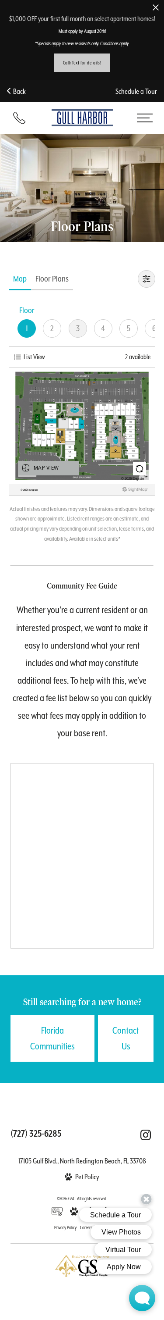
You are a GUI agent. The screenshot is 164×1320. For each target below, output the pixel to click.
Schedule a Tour (136, 91)
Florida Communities (52, 1038)
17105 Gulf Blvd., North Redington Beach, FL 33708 (82, 1161)
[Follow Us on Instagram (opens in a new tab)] (146, 1135)
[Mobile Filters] (146, 279)
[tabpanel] (82, 423)
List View (34, 356)
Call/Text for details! (82, 62)
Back (18, 91)
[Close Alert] (155, 8)
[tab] (20, 279)
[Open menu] (145, 118)
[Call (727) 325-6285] (19, 118)
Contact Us (125, 1038)
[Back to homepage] (82, 117)
